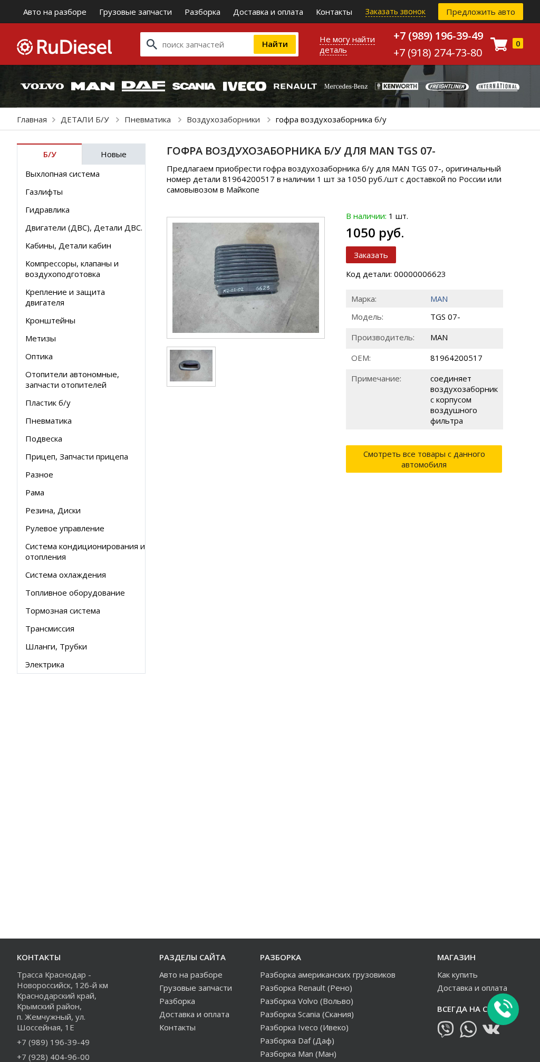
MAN (439, 298)
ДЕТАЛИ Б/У (86, 119)
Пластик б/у (48, 402)
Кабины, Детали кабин (68, 245)
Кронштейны (50, 320)
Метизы (40, 338)
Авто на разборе (54, 11)
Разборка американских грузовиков (328, 974)
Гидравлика (47, 209)
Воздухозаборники (224, 119)
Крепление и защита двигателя (65, 297)
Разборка (202, 11)
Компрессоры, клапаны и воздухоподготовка (72, 268)
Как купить (457, 974)
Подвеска (43, 438)
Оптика (39, 356)
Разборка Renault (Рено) (306, 987)
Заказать (371, 255)
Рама (34, 492)
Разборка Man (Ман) (298, 1053)
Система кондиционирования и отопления (85, 551)
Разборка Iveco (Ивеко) (304, 1027)
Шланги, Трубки (56, 646)
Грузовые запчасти (135, 11)
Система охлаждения (65, 574)
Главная (32, 119)
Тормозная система (62, 610)
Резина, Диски (53, 510)
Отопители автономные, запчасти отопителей (72, 379)
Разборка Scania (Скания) (307, 1014)
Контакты (334, 11)
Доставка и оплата (268, 11)
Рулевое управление (64, 528)
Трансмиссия (49, 628)
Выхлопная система (62, 173)
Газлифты (44, 191)
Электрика (44, 664)
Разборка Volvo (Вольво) (306, 1001)
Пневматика (148, 119)
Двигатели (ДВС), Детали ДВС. (83, 227)
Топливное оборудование (75, 592)
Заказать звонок (395, 11)
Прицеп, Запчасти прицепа (76, 456)
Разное (39, 474)
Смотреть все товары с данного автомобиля (424, 459)
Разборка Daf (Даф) (297, 1040)
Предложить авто (480, 11)
